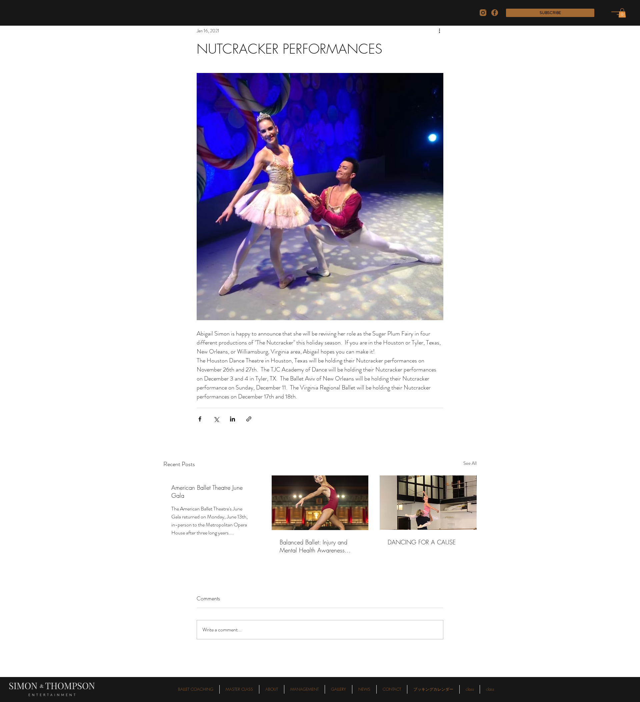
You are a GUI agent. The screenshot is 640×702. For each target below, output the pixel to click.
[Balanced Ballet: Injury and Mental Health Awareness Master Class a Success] (320, 502)
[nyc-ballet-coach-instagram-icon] (483, 12)
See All (470, 463)
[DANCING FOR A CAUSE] (428, 502)
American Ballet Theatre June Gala (207, 491)
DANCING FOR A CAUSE (422, 542)
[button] (550, 13)
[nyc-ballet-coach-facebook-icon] (494, 12)
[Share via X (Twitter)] (216, 419)
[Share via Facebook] (200, 419)
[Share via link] (249, 419)
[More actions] (439, 31)
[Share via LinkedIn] (232, 419)
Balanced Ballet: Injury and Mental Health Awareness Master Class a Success (313, 546)
